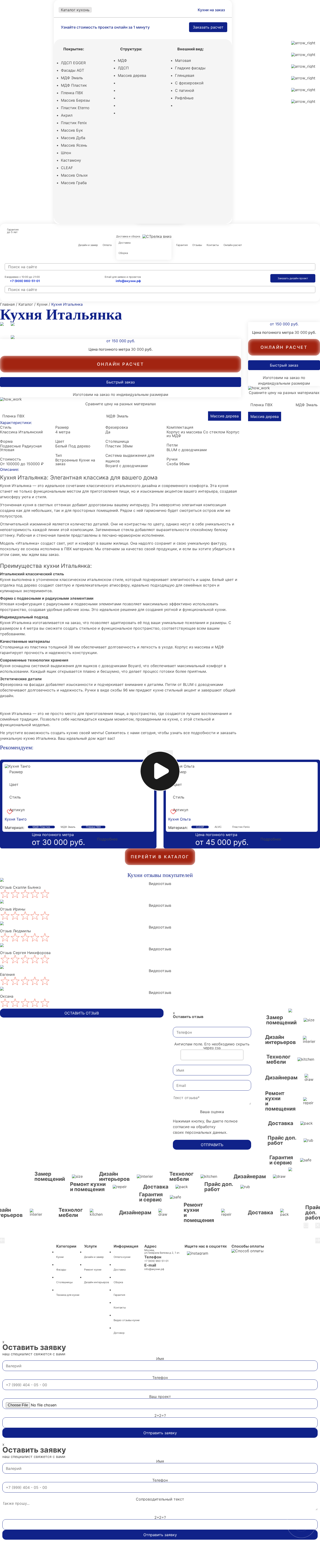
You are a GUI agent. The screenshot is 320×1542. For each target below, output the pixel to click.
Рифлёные (184, 98)
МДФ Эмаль (72, 77)
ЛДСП (123, 68)
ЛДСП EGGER (73, 62)
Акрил (66, 115)
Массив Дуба (73, 137)
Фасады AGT (72, 70)
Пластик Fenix (74, 122)
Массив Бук (72, 130)
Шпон (66, 152)
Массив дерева (132, 75)
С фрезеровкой (189, 83)
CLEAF (67, 167)
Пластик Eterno (75, 107)
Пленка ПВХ (72, 92)
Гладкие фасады (190, 68)
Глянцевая (184, 75)
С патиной (184, 90)
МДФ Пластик (74, 85)
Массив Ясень (74, 145)
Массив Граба (74, 182)
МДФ (122, 60)
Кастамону (71, 160)
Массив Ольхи (74, 175)
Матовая (183, 60)
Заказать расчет (208, 27)
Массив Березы (75, 100)
